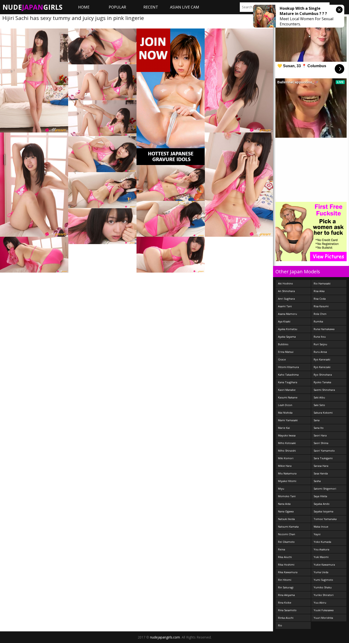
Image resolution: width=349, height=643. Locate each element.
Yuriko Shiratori (324, 595)
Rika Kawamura (287, 572)
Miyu (281, 488)
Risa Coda (320, 298)
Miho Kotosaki (287, 443)
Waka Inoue (321, 526)
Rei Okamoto (286, 542)
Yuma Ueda (321, 572)
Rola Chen (320, 314)
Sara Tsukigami (323, 458)
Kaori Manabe (287, 390)
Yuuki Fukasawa (324, 610)
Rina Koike (284, 602)
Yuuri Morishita (323, 617)
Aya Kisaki (284, 321)
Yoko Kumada (322, 542)
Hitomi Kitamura (288, 367)
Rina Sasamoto (287, 610)
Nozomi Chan (286, 534)
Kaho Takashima (288, 374)
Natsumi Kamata (288, 526)
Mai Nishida (285, 412)
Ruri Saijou (320, 344)
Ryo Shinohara (323, 374)
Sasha (317, 481)
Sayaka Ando (322, 504)
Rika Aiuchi (285, 557)
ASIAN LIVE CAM (184, 7)
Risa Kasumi (321, 306)
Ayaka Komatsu (287, 329)
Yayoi (317, 534)
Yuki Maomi (321, 557)
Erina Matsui (285, 352)
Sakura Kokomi (323, 412)
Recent (150, 7)
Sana (317, 420)
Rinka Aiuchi (285, 617)
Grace (282, 359)
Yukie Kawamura (324, 564)
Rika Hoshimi (286, 564)
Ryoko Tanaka (322, 382)
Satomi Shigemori (325, 488)
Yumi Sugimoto (323, 580)
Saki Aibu (319, 397)
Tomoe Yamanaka (325, 519)
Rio (280, 625)
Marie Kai (284, 428)
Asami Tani (285, 306)
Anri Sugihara (286, 298)
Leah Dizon (285, 405)
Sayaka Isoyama (323, 511)
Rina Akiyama (286, 595)
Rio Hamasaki (322, 283)
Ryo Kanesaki (322, 359)
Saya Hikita (320, 496)
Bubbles (283, 344)
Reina (281, 549)
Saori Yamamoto (324, 450)
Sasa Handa (321, 473)
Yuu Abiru (320, 602)
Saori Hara (320, 435)
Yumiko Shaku (323, 587)
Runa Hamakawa (324, 329)
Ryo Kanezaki (322, 367)
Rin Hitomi (284, 580)
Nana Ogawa (286, 511)
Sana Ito (319, 428)
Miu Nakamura (287, 473)
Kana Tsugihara (287, 382)
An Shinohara (286, 291)
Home (84, 7)
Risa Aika (319, 291)
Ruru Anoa (320, 352)
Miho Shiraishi (287, 450)
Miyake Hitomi (287, 481)
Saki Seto (319, 405)
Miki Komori (285, 458)
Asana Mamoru (287, 314)
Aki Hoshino (285, 283)
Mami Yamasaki (288, 420)
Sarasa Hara (321, 466)
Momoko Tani (287, 496)
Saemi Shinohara (324, 390)
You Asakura (321, 549)
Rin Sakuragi (285, 587)
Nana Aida (284, 504)
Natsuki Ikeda (286, 519)
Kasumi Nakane (287, 397)
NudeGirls (32, 7)
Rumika (318, 321)
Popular (117, 7)
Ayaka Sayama (287, 336)
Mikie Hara (285, 466)
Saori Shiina (321, 443)
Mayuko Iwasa (287, 435)
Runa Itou (320, 336)
